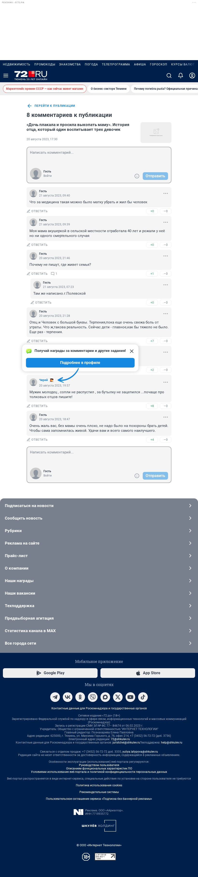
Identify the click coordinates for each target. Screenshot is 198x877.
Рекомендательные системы (99, 792)
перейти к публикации (55, 106)
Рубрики (13, 530)
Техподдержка (19, 605)
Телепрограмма (116, 64)
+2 (152, 370)
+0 (152, 211)
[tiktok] (143, 697)
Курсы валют (183, 64)
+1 (152, 273)
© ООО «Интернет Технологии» (99, 845)
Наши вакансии (20, 593)
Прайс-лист (16, 555)
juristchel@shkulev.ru (126, 742)
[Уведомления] (180, 75)
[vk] (67, 697)
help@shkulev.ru (171, 742)
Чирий (43, 380)
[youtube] (130, 697)
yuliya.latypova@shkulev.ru (140, 751)
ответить (39, 211)
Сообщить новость (23, 518)
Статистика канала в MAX (30, 630)
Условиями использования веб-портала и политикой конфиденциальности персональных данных (99, 772)
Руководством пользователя (99, 765)
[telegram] (55, 697)
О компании (16, 568)
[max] (105, 697)
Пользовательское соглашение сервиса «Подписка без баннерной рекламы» (99, 799)
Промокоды (44, 64)
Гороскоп (158, 64)
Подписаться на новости (29, 505)
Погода (91, 64)
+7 (152, 341)
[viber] (93, 697)
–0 (166, 211)
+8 (152, 406)
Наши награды (19, 580)
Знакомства (70, 64)
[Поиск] (169, 75)
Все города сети (20, 643)
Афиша (140, 64)
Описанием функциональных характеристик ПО (99, 768)
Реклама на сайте (22, 543)
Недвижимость (16, 64)
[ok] (80, 697)
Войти (47, 176)
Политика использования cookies (99, 785)
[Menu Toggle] (6, 75)
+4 (152, 439)
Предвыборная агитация (29, 618)
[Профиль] (192, 75)
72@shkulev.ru (120, 739)
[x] (118, 697)
